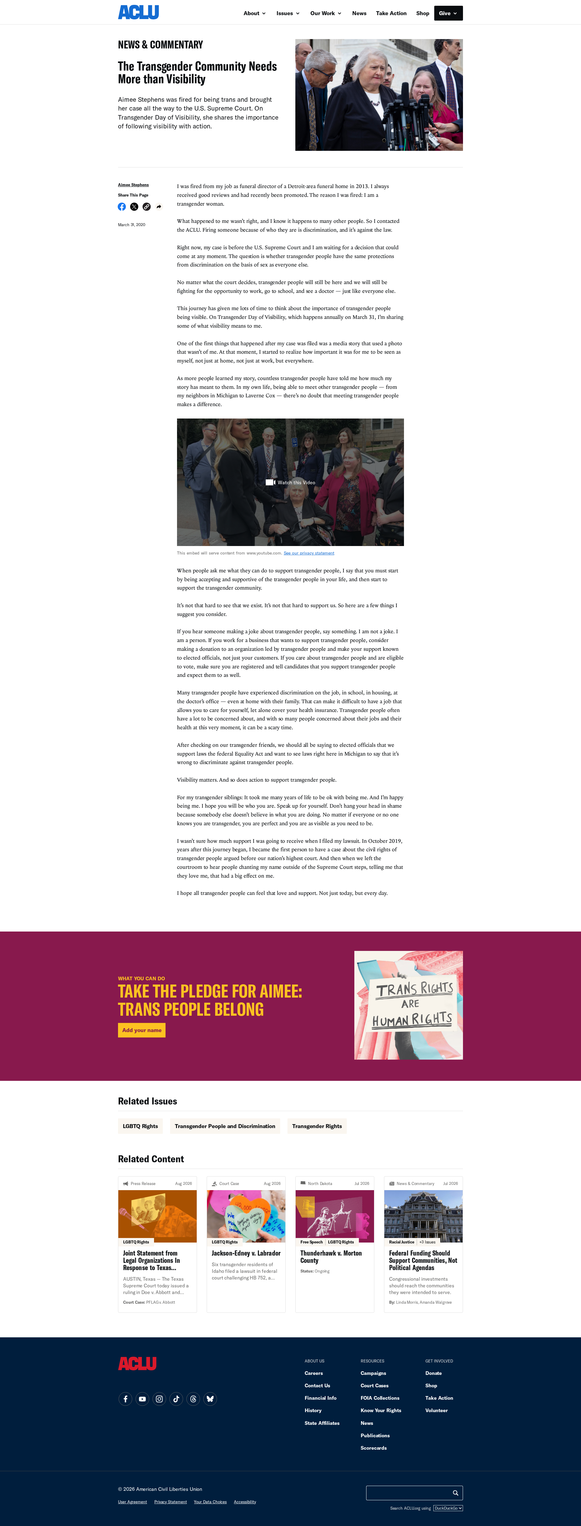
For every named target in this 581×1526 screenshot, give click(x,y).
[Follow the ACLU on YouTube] (142, 1399)
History (313, 1410)
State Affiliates (322, 1423)
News (359, 13)
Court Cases (375, 1385)
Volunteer (436, 1410)
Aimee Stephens (133, 184)
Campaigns (373, 1373)
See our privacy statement (309, 552)
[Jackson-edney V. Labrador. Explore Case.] (246, 1244)
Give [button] (445, 13)
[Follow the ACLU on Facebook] (125, 1399)
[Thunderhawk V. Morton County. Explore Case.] (335, 1244)
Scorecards (374, 1448)
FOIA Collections (380, 1398)
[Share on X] (134, 208)
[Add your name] (290, 1006)
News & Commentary (158, 46)
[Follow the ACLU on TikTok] (176, 1399)
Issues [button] (285, 13)
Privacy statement (170, 1501)
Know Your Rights (381, 1410)
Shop (422, 13)
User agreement (132, 1501)
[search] (455, 1493)
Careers (314, 1373)
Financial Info (320, 1398)
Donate (433, 1373)
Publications (375, 1435)
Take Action (391, 13)
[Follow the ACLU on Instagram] (159, 1399)
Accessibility (245, 1501)
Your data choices (210, 1501)
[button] (147, 208)
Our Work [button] (323, 13)
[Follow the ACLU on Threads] (193, 1399)
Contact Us (317, 1385)
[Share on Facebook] (122, 208)
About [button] (252, 13)
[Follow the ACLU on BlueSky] (210, 1399)
